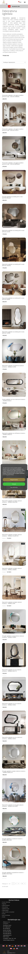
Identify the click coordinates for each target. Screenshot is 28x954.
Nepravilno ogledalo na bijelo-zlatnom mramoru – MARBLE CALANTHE (12, 535)
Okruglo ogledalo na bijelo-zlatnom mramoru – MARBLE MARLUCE (13, 771)
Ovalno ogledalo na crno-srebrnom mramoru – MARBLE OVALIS (13, 400)
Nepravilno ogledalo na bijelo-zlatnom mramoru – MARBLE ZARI (12, 602)
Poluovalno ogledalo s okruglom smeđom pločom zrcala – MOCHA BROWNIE (12, 163)
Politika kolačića (5, 910)
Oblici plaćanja (5, 907)
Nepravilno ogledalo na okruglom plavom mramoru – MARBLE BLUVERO (12, 805)
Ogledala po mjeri (5, 908)
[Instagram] (21, 952)
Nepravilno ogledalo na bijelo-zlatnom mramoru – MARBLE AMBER (12, 569)
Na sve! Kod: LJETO (16, 6)
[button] (11, 2)
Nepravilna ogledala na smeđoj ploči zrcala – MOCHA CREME (13, 298)
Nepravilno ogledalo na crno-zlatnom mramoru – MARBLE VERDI (11, 704)
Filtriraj (27, 473)
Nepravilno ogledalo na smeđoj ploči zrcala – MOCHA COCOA (13, 231)
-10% (9, 6)
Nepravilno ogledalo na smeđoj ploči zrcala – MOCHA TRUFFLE (13, 265)
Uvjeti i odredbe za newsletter (8, 912)
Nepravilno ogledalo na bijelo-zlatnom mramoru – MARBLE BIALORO (12, 501)
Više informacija (14, 487)
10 (22, 883)
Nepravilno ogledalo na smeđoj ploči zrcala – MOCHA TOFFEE (13, 332)
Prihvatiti (14, 484)
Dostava (3, 913)
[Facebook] (19, 952)
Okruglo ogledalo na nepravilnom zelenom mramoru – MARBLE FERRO (13, 636)
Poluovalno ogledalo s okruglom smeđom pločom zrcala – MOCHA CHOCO (12, 129)
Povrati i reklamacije (6, 902)
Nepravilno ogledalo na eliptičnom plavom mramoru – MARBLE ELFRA (13, 366)
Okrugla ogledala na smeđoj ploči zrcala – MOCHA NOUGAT (12, 197)
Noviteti (3, 917)
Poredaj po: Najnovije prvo (9, 62)
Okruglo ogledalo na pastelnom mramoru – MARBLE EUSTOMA (13, 873)
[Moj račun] (14, 2)
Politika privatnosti (6, 905)
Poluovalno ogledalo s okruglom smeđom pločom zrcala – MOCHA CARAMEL (12, 96)
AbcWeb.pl (13, 952)
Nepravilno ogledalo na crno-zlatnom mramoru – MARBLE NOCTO (11, 670)
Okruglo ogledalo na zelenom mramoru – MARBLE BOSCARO (12, 839)
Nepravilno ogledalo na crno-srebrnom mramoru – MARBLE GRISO (12, 738)
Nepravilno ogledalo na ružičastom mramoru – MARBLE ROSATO (13, 433)
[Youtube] (24, 952)
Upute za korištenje (6, 915)
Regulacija (4, 903)
